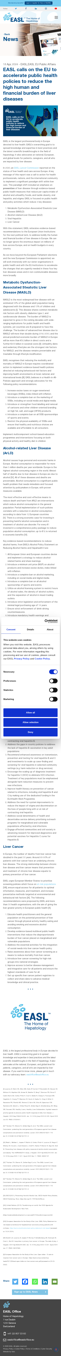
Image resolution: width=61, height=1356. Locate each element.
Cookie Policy (20, 1349)
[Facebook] (25, 1282)
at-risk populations (46, 884)
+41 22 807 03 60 (16, 1334)
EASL (24, 64)
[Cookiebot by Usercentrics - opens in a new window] (45, 621)
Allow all (30, 712)
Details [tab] (30, 629)
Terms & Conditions (33, 1349)
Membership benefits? (16, 3)
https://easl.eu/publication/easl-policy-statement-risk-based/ (30, 1228)
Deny (30, 732)
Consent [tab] (11, 629)
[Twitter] (15, 1282)
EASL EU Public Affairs (42, 64)
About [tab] (50, 629)
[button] (56, 17)
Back (7, 35)
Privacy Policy (8, 1349)
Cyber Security (46, 1349)
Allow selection (30, 722)
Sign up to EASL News (26, 1292)
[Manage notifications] (56, 1349)
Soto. (13, 1351)
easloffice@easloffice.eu (38, 1075)
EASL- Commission (26, 168)
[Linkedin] (45, 1282)
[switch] (53, 681)
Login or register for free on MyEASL (38, 3)
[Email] (55, 1282)
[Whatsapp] (35, 1282)
